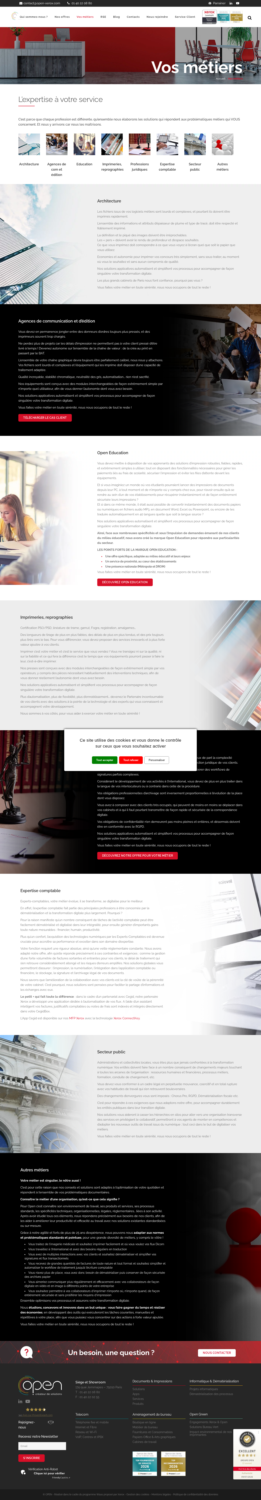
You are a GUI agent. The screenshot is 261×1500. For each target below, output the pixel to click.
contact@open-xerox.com (41, 3)
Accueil (220, 78)
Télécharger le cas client (45, 417)
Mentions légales (161, 1494)
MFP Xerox (76, 1018)
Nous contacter (217, 1352)
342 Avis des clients (247, 1468)
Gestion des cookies (137, 1494)
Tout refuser (130, 760)
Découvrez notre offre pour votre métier (137, 855)
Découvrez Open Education (125, 582)
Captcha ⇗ (61, 1478)
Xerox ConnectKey (127, 1018)
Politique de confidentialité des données (195, 1494)
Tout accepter (104, 760)
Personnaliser (157, 760)
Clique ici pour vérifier (49, 1473)
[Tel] (65, 3)
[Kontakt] (20, 3)
